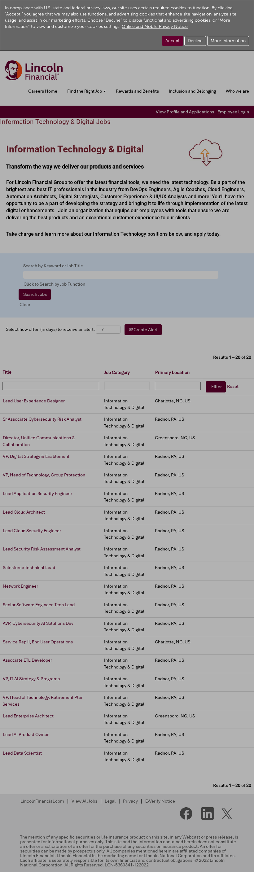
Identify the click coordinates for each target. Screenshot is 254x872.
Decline (195, 40)
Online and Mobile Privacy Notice (155, 26)
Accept (172, 40)
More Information (228, 40)
